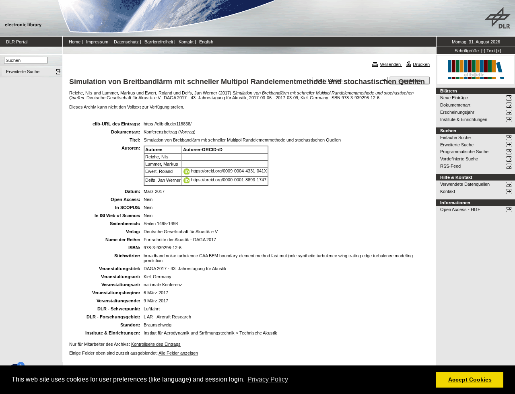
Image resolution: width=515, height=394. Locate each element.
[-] (483, 50)
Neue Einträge (454, 97)
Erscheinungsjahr (457, 112)
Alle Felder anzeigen (178, 353)
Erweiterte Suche (457, 144)
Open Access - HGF (460, 209)
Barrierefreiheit (158, 41)
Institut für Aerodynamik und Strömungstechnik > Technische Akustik (210, 332)
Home (74, 41)
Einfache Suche (455, 137)
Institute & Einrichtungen (463, 119)
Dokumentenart (455, 105)
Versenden (391, 64)
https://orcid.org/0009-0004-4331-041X (229, 170)
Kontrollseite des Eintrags (156, 344)
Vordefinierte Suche (459, 158)
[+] (498, 50)
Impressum (97, 41)
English (206, 41)
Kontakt (186, 41)
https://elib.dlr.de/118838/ (168, 123)
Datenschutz (126, 41)
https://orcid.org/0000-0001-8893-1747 (228, 179)
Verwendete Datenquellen (465, 184)
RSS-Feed (450, 166)
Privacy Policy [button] (267, 379)
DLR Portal (16, 41)
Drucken (421, 64)
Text (490, 50)
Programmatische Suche (464, 151)
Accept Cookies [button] (470, 379)
